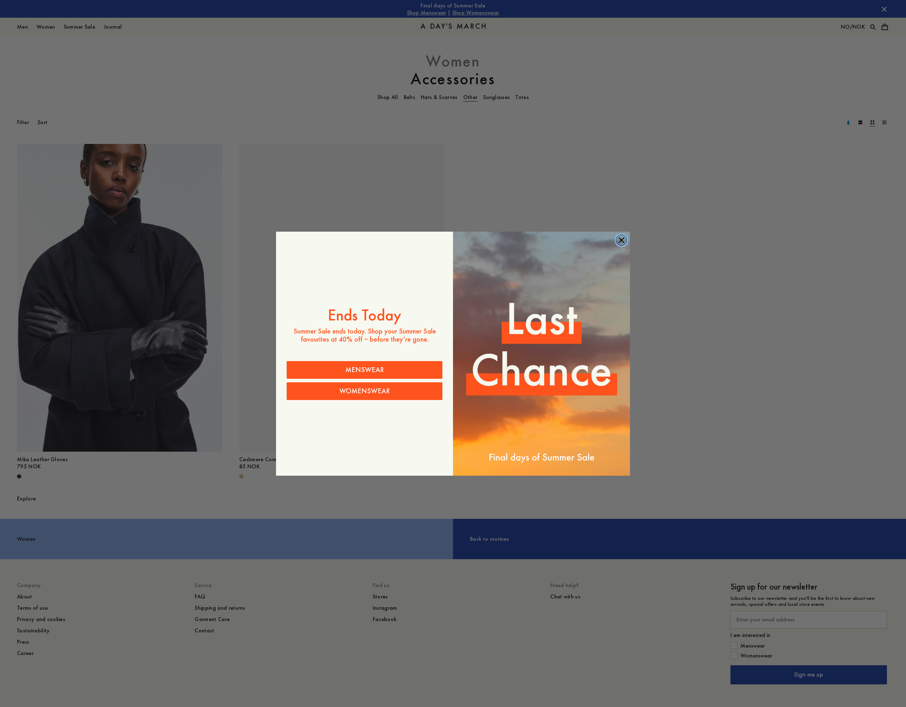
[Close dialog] (621, 240)
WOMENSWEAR (364, 391)
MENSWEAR (364, 370)
